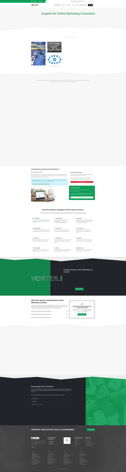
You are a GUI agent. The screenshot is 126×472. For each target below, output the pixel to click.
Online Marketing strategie (67, 454)
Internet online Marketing (83, 461)
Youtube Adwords (50, 460)
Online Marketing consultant (52, 461)
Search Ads (59, 114)
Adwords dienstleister (51, 453)
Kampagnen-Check (71, 51)
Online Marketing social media (36, 461)
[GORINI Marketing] (35, 438)
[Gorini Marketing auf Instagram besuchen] (88, 1)
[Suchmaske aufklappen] (94, 5)
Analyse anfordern (82, 314)
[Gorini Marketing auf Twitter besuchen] (91, 1)
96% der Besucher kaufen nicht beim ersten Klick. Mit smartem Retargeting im (78, 111)
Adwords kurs (65, 464)
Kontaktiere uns (77, 439)
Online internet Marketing (35, 459)
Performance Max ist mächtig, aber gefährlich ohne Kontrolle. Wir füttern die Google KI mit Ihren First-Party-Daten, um (57, 147)
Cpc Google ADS (34, 464)
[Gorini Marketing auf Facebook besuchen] (86, 1)
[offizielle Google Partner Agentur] (67, 440)
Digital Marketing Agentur (83, 454)
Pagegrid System (74, 277)
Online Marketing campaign (83, 460)
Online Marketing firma (35, 454)
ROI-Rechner (89, 57)
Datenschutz (77, 442)
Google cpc (65, 458)
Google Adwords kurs (51, 458)
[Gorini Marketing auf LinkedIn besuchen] (93, 1)
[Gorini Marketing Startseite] (35, 5)
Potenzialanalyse (79, 310)
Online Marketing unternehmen (52, 459)
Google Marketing (82, 453)
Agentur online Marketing (35, 460)
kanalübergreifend (57, 152)
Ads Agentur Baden (88, 439)
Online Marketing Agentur (51, 454)
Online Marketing (34, 453)
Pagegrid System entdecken (82, 197)
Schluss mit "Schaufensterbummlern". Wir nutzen (58, 113)
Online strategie (34, 458)
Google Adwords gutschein (67, 461)
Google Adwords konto (83, 464)
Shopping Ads (34, 151)
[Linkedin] (34, 447)
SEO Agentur (53, 305)
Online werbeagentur (82, 459)
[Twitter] (32, 447)
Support (76, 445)
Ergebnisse (45, 332)
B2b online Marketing (67, 459)
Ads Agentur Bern (88, 441)
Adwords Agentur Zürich (89, 445)
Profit (35, 124)
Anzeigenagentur (66, 453)
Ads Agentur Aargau (89, 442)
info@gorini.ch (40, 1)
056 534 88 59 (51, 439)
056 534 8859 (35, 1)
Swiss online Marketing (67, 460)
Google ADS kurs (82, 458)
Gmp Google (49, 464)
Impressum (76, 441)
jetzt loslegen (35, 23)
